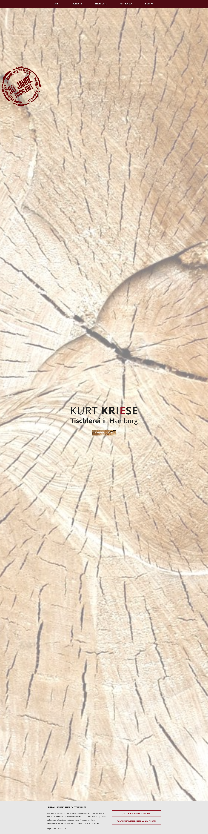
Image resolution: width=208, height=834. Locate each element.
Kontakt (149, 3)
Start (57, 3)
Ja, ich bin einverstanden (136, 813)
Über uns (77, 3)
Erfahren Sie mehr (104, 432)
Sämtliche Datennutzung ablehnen (136, 821)
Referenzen (126, 3)
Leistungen (101, 3)
